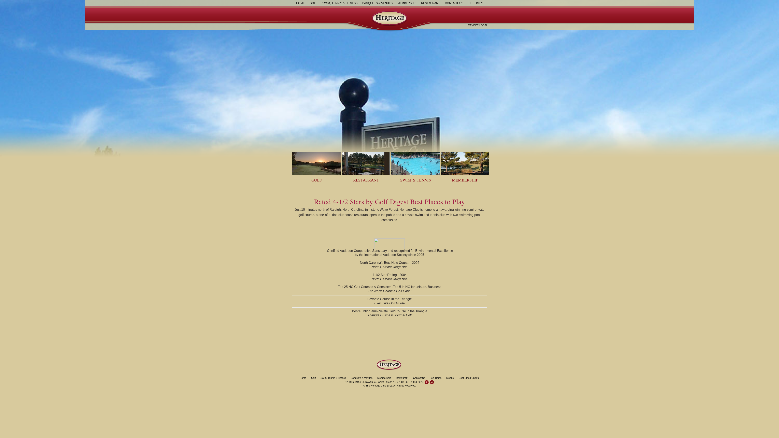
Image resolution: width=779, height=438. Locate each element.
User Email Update (469, 378)
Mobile (450, 378)
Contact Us (454, 3)
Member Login (477, 25)
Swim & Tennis (415, 180)
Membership (406, 3)
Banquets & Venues (377, 3)
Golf (313, 3)
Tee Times (475, 3)
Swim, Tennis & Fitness (339, 3)
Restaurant (430, 3)
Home (300, 3)
